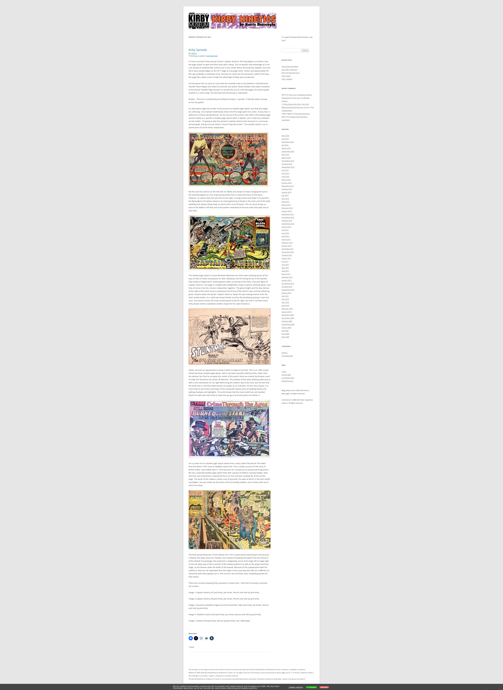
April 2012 (285, 236)
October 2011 (287, 255)
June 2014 (285, 173)
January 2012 (287, 246)
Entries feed (286, 375)
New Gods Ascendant (290, 66)
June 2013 (285, 198)
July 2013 (285, 195)
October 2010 (287, 286)
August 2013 (286, 192)
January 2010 (287, 312)
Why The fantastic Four (291, 73)
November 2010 (288, 283)
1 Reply (191, 647)
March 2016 (286, 148)
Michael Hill (286, 98)
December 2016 (288, 142)
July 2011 (285, 261)
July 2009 (285, 330)
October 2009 (287, 321)
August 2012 (286, 227)
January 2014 (287, 183)
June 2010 (285, 299)
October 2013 (287, 189)
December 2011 (288, 249)
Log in (284, 371)
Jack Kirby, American (289, 69)
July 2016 (285, 145)
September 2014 (288, 167)
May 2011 (285, 268)
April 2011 (285, 271)
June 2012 (285, 233)
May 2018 (285, 135)
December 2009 (288, 315)
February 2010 (287, 308)
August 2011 (286, 258)
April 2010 (285, 305)
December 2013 (288, 186)
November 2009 (288, 318)
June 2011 (285, 264)
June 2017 (285, 139)
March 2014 (286, 179)
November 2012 (288, 217)
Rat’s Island (286, 76)
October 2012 (287, 220)
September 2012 (288, 224)
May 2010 (285, 302)
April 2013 (285, 202)
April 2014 (285, 176)
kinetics (285, 352)
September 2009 (288, 324)
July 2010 (285, 296)
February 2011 (287, 277)
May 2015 (285, 154)
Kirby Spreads (198, 50)
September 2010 (288, 290)
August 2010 (286, 293)
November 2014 (288, 161)
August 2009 (286, 327)
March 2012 (286, 239)
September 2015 (288, 151)
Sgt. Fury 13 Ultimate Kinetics (300, 95)
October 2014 (287, 164)
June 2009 (285, 334)
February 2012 (287, 242)
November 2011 (288, 252)
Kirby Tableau (287, 79)
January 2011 (287, 280)
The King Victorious (302, 113)
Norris (194, 53)
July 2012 (285, 230)
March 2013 (286, 205)
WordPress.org (287, 381)
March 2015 (286, 157)
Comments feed (288, 378)
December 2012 (288, 214)
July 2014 (285, 170)
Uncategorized (211, 56)
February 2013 (287, 208)
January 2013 (287, 211)
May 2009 (285, 337)
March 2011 (286, 274)
